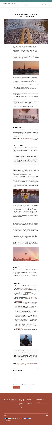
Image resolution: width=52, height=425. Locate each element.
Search (43, 4)
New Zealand (23, 364)
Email (15, 374)
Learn (10, 5)
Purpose (18, 5)
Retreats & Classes (5, 5)
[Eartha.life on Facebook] (46, 415)
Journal (14, 5)
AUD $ (39, 4)
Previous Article (15, 368)
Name (15, 371)
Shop (14, 3)
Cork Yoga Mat (4, 3)
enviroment (33, 363)
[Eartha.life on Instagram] (47, 415)
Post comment (16, 387)
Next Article (37, 368)
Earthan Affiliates (29, 400)
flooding (19, 364)
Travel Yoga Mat (10, 3)
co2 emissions (29, 363)
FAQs (28, 406)
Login (46, 4)
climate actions (18, 363)
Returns (28, 404)
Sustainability (29, 399)
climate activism (23, 363)
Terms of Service (29, 403)
